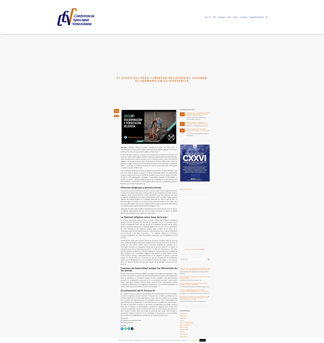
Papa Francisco (184, 334)
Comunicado (183, 316)
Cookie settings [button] (193, 340)
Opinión (182, 332)
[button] (266, 17)
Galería (182, 320)
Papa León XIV (184, 336)
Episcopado (221, 17)
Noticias (235, 17)
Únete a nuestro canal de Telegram (195, 249)
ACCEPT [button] (202, 340)
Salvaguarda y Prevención (256, 17)
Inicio (206, 17)
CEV (210, 17)
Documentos (243, 17)
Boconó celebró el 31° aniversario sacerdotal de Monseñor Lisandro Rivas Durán (198, 130)
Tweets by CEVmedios (186, 189)
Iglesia (229, 17)
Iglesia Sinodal (184, 327)
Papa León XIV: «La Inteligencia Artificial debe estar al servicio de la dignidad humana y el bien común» (198, 114)
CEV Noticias (183, 313)
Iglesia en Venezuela (185, 325)
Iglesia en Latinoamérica (186, 322)
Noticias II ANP (184, 329)
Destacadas (183, 318)
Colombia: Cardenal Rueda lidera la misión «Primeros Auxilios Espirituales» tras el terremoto (194, 290)
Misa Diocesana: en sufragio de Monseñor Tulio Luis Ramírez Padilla (197, 123)
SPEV (214, 17)
